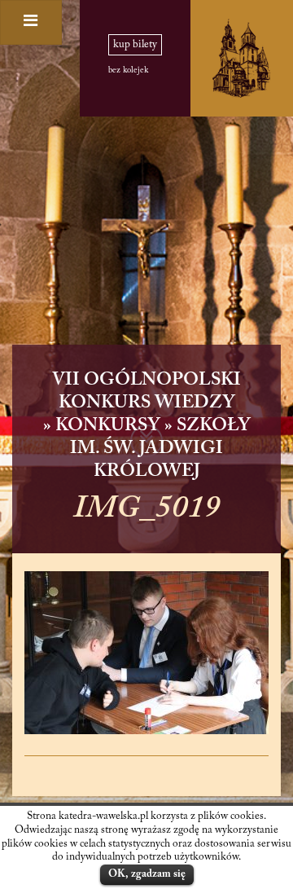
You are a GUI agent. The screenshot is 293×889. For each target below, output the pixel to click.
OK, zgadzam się (147, 874)
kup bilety (135, 45)
